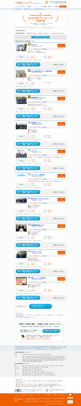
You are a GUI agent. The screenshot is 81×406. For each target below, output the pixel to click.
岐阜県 (23, 370)
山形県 (44, 367)
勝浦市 (62, 356)
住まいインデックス (28, 385)
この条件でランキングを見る (40, 37)
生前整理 (34, 33)
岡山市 (32, 373)
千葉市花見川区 (29, 354)
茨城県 (57, 365)
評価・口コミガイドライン (45, 401)
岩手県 (32, 367)
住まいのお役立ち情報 (24, 386)
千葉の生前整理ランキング (21, 306)
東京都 (23, 365)
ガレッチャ (34, 44)
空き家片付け (46, 33)
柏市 (59, 356)
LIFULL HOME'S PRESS (33, 386)
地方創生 (29, 380)
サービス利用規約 (28, 401)
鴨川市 (33, 357)
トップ (17, 6)
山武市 (32, 358)
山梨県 (38, 368)
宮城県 (35, 367)
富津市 (42, 357)
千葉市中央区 (24, 354)
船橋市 (29, 356)
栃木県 (59, 365)
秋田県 (41, 367)
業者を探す (29, 6)
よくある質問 (55, 6)
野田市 (41, 356)
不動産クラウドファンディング (43, 380)
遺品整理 (29, 33)
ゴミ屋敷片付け (54, 33)
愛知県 (35, 370)
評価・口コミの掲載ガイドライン (26, 317)
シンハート (34, 150)
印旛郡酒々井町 (44, 358)
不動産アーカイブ (41, 385)
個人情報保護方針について (36, 401)
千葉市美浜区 (49, 354)
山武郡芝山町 (31, 360)
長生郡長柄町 (61, 360)
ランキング (35, 6)
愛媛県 (50, 373)
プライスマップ (35, 385)
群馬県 (62, 365)
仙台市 (38, 367)
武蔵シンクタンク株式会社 (38, 278)
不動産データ (46, 386)
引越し (22, 380)
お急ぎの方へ (63, 6)
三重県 (42, 370)
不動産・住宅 (18, 380)
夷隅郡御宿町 (35, 361)
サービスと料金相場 (42, 6)
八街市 (54, 357)
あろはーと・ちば (36, 251)
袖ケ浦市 (51, 357)
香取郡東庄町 (63, 358)
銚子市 (23, 356)
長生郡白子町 (56, 360)
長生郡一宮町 (41, 360)
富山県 (30, 368)
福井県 (35, 368)
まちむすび (60, 385)
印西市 (57, 357)
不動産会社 (55, 385)
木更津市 (34, 356)
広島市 (38, 373)
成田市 (46, 356)
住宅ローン (22, 385)
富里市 (63, 357)
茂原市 (43, 356)
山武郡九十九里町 (25, 360)
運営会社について (54, 401)
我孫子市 (30, 357)
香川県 (47, 373)
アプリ (42, 386)
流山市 (23, 357)
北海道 (23, 367)
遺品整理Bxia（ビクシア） (38, 97)
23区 (26, 365)
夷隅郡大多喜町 (29, 361)
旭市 (54, 356)
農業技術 (60, 380)
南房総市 (23, 358)
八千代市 (26, 357)
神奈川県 (29, 365)
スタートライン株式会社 (38, 174)
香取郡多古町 (58, 358)
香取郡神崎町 (54, 358)
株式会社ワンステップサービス (40, 198)
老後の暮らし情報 (55, 380)
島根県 (26, 373)
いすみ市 (35, 358)
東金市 (52, 356)
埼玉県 (42, 365)
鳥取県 (23, 373)
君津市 (39, 357)
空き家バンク (47, 385)
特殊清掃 (40, 33)
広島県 (35, 373)
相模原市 (38, 365)
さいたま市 (46, 365)
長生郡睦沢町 (46, 360)
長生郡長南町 (24, 361)
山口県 (41, 373)
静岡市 (29, 370)
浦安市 (45, 357)
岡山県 (29, 373)
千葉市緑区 (44, 354)
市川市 (26, 356)
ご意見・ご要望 (60, 401)
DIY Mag (39, 386)
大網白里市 (39, 358)
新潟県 (23, 368)
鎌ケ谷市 (36, 357)
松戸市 (38, 356)
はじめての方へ (22, 6)
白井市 (60, 357)
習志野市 (56, 356)
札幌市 (26, 367)
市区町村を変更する (20, 30)
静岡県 (26, 370)
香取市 (30, 358)
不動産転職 (51, 386)
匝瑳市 (27, 358)
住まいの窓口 (18, 385)
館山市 (32, 356)
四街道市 (48, 357)
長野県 (41, 368)
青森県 (30, 367)
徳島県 (44, 373)
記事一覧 (49, 6)
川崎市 (35, 365)
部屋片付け (62, 33)
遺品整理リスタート (36, 122)
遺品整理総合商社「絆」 (37, 225)
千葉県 (50, 365)
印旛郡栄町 (49, 358)
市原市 (65, 356)
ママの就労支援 (34, 380)
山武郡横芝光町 (36, 360)
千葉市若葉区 (40, 354)
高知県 (53, 373)
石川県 (32, 368)
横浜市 (33, 365)
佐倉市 (49, 356)
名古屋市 (38, 370)
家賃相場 (51, 385)
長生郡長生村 (51, 360)
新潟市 (26, 368)
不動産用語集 (18, 386)
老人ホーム (25, 380)
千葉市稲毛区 (35, 354)
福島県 (47, 367)
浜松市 (32, 370)
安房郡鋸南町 (40, 361)
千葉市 (53, 365)
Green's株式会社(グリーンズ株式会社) (41, 71)
